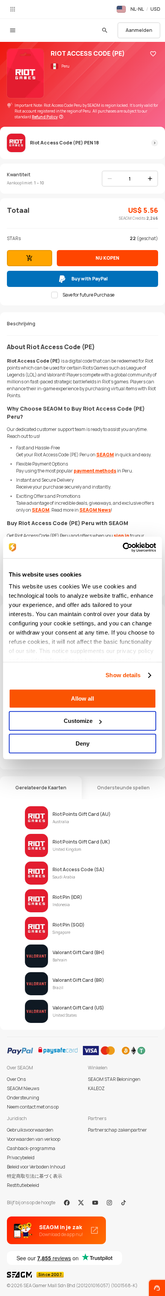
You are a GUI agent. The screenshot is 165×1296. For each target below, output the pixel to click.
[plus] (150, 179)
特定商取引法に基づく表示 (34, 1176)
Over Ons (16, 1079)
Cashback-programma (31, 1148)
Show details (123, 675)
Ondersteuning (23, 1097)
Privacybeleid (21, 1157)
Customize (78, 721)
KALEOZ (96, 1088)
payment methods (95, 470)
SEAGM (105, 454)
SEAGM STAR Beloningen (114, 1079)
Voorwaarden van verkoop (33, 1139)
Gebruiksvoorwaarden (30, 1130)
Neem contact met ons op (33, 1107)
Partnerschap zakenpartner (117, 1130)
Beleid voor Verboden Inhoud (36, 1166)
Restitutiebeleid (23, 1185)
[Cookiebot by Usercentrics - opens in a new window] (122, 547)
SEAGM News (95, 510)
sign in (121, 535)
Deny (82, 743)
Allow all (82, 698)
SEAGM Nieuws (23, 1088)
